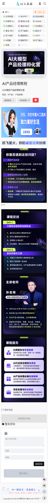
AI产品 (10, 94)
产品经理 (18, 94)
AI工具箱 (19, 499)
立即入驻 (41, 12)
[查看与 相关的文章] (2, 204)
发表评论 (38, 464)
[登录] (40, 4)
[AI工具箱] (24, 3)
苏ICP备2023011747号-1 (32, 499)
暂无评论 (10, 424)
